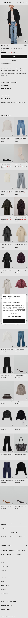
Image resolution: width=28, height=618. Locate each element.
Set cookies (14, 313)
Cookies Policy (21, 310)
